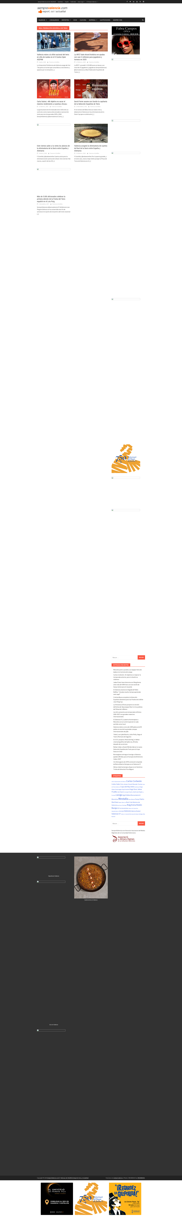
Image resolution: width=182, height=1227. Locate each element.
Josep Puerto (129, 792)
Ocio (75, 20)
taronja (121, 811)
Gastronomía (105, 20)
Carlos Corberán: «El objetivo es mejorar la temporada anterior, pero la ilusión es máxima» (127, 677)
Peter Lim (124, 802)
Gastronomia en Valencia (90, 900)
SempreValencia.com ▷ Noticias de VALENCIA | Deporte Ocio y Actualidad (67, 1178)
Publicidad (73, 1)
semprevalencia (118, 1178)
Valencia (127, 811)
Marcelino (115, 799)
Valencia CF (116, 814)
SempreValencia (115, 811)
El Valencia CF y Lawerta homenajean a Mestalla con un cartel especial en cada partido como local (125, 722)
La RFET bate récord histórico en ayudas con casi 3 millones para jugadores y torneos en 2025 (89, 57)
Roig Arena (131, 805)
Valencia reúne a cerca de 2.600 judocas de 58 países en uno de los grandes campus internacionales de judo (127, 729)
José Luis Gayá (137, 792)
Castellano (60, 1)
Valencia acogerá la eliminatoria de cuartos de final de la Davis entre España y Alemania (90, 148)
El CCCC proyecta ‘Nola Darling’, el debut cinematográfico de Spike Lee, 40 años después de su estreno (126, 742)
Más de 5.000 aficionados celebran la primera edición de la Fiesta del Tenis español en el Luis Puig (51, 199)
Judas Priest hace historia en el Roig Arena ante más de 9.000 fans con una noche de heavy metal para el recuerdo (127, 684)
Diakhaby (136, 787)
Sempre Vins (117, 20)
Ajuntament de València (120, 781)
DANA (132, 787)
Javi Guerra (121, 792)
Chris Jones (124, 784)
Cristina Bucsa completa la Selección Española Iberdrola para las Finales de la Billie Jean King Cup (128, 699)
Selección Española (133, 808)
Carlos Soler (116, 784)
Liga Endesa (126, 795)
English (67, 1)
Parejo (137, 799)
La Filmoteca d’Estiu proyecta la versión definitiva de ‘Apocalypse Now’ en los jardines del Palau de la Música (127, 707)
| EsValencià (54, 20)
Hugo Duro (133, 789)
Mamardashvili (135, 795)
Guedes (127, 789)
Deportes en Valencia (53, 876)
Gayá (123, 789)
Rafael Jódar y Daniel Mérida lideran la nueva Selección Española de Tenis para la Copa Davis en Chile (127, 749)
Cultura (83, 20)
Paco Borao (131, 799)
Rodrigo (125, 805)
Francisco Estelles (54, 62)
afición (113, 781)
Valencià (41, 20)
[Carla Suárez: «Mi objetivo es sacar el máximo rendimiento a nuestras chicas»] (53, 89)
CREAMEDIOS (141, 1178)
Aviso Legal (81, 1)
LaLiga (119, 794)
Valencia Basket (136, 811)
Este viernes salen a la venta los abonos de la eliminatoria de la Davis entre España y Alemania (53, 148)
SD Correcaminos (122, 808)
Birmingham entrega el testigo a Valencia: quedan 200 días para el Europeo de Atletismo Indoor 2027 (128, 757)
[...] (54, 70)
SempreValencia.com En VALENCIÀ (47, 1)
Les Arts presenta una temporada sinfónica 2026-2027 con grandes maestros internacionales (127, 714)
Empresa (92, 20)
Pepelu (119, 802)
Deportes (65, 20)
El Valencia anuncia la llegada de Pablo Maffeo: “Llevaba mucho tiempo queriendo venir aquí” (127, 692)
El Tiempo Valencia (91, 1)
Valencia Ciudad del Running (127, 814)
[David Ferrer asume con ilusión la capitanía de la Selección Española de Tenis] (91, 89)
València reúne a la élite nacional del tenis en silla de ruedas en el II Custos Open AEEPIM (53, 57)
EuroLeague (118, 789)
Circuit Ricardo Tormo (135, 784)
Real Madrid (119, 805)
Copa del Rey (125, 787)
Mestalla (123, 799)
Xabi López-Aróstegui (138, 814)
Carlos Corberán (134, 781)
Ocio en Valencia (53, 1024)
